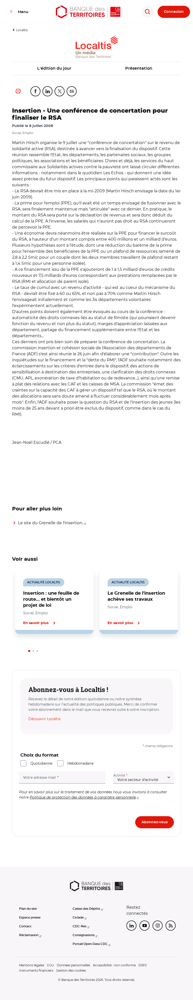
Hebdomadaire (80, 763)
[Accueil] (88, 12)
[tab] (29, 651)
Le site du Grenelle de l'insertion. (50, 522)
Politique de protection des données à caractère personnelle (83, 797)
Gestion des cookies (71, 970)
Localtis (22, 30)
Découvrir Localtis (44, 719)
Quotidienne (41, 763)
